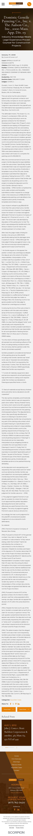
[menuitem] (11, 828)
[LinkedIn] (18, 809)
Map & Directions (16, 792)
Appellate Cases (15, 700)
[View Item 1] (6, 747)
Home (16, 756)
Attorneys (16, 762)
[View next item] (17, 747)
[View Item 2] (9, 747)
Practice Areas (16, 764)
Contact (16, 770)
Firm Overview (16, 759)
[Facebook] (15, 809)
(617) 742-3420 (16, 802)
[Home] (16, 4)
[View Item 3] (12, 747)
